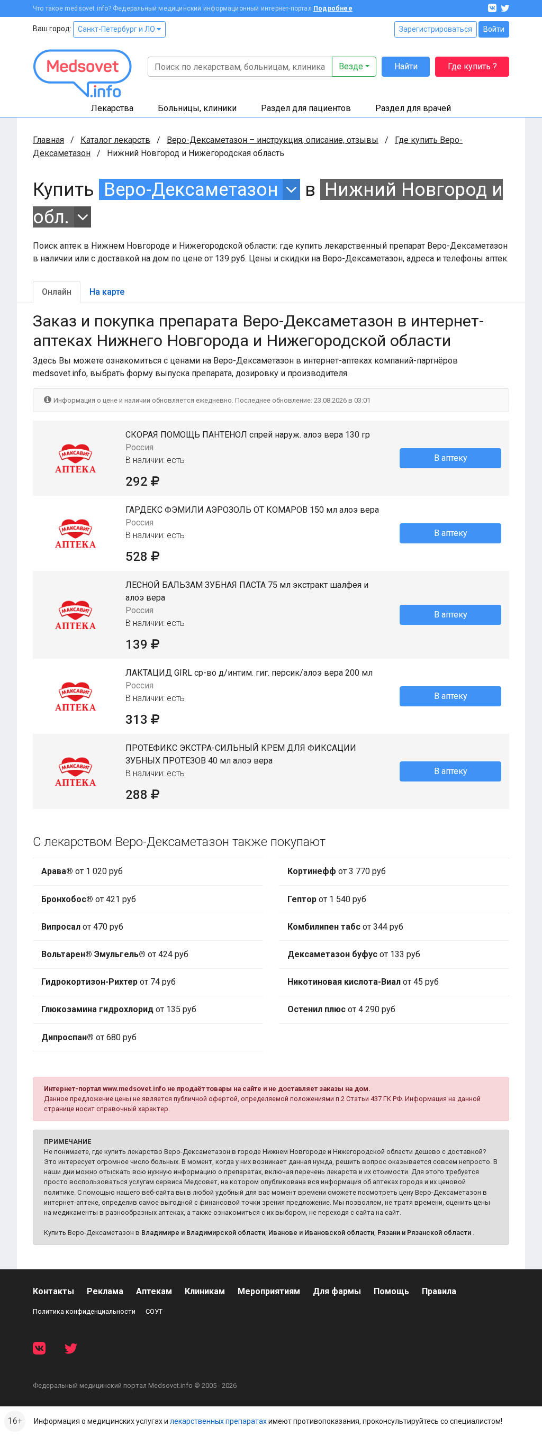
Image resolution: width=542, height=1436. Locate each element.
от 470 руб (82, 927)
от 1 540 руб (326, 899)
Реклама (105, 1291)
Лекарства (112, 108)
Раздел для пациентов (306, 108)
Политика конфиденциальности (84, 1311)
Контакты (53, 1291)
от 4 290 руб (341, 1009)
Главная (48, 140)
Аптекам (154, 1291)
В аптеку (450, 458)
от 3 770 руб (336, 871)
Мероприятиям (269, 1291)
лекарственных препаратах (218, 1421)
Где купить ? (472, 66)
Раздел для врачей (413, 108)
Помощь (391, 1291)
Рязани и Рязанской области (424, 1233)
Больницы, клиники (197, 108)
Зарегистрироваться (435, 29)
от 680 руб (89, 1037)
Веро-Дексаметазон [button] (191, 189)
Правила (439, 1291)
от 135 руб (118, 1009)
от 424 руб (114, 954)
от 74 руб (108, 982)
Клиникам (205, 1291)
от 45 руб (363, 982)
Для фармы (337, 1291)
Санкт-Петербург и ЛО (117, 29)
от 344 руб (345, 927)
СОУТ (154, 1311)
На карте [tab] (106, 292)
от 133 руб (353, 954)
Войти (493, 29)
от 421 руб (88, 899)
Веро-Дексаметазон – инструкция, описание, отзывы (272, 140)
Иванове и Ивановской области (321, 1233)
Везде (351, 66)
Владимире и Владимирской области (203, 1233)
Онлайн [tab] (56, 292)
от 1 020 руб (82, 871)
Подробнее (333, 8)
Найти (406, 66)
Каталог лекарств (115, 140)
